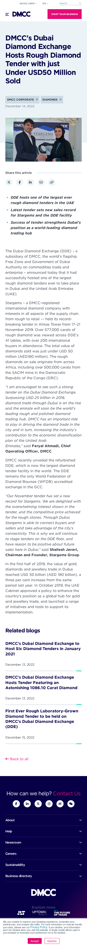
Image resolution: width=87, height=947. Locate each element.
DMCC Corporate (21, 99)
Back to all (18, 759)
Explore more (43, 907)
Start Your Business (64, 14)
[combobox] (70, 3)
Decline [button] (52, 941)
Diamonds (50, 99)
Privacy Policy (38, 927)
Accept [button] (35, 941)
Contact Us (67, 793)
